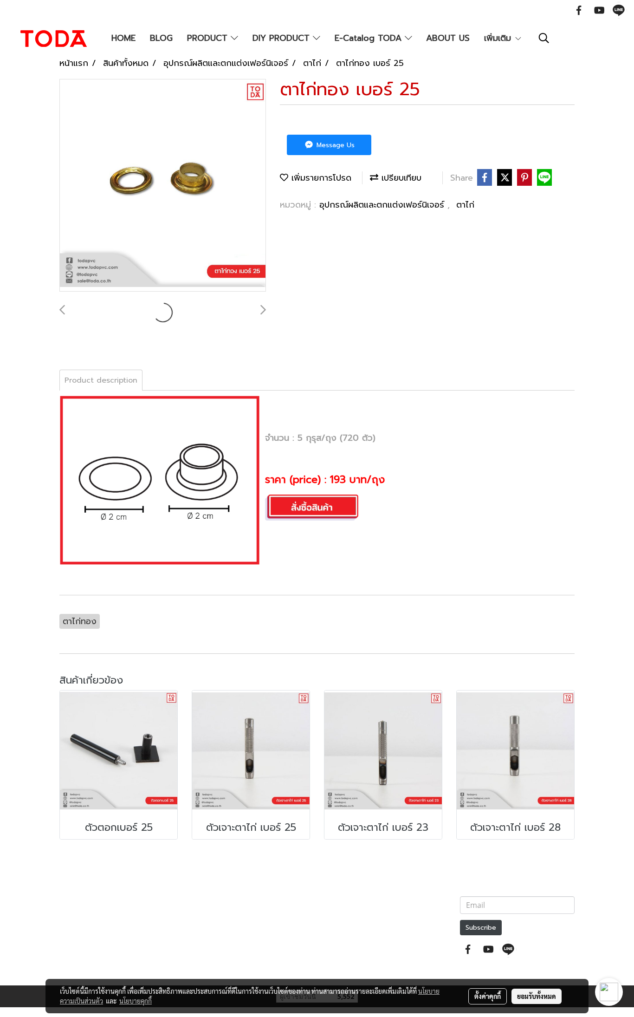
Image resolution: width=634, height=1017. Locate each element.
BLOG (161, 38)
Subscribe (481, 927)
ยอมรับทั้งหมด (536, 996)
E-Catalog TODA (370, 38)
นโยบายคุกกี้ (135, 1001)
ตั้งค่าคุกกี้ (487, 996)
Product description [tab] (101, 380)
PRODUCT (209, 38)
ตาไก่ (465, 204)
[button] (544, 38)
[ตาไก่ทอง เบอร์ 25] (162, 185)
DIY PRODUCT (282, 38)
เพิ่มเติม (499, 38)
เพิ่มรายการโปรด (319, 177)
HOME (123, 38)
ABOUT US (448, 38)
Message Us (334, 145)
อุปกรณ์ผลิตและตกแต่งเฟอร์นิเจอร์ (383, 204)
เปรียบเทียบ (399, 177)
